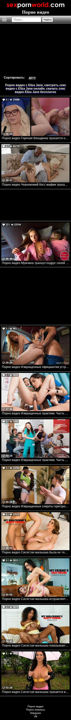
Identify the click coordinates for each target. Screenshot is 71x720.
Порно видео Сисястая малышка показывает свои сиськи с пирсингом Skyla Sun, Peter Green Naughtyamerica (35, 645)
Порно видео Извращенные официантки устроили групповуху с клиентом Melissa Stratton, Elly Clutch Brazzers (35, 367)
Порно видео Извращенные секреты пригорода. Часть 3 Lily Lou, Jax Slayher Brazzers (35, 506)
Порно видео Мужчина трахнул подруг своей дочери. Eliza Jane (35, 263)
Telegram (35, 713)
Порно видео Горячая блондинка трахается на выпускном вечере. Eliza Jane (35, 138)
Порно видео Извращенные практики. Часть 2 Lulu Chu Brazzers (35, 460)
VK (35, 716)
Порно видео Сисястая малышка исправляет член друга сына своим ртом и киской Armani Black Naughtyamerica (35, 599)
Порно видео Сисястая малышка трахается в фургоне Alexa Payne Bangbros (35, 691)
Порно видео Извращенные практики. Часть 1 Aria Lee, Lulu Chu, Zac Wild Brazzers (35, 413)
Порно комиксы (35, 709)
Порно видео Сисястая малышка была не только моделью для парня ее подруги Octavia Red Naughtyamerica (35, 552)
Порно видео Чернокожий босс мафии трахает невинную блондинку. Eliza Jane (35, 184)
